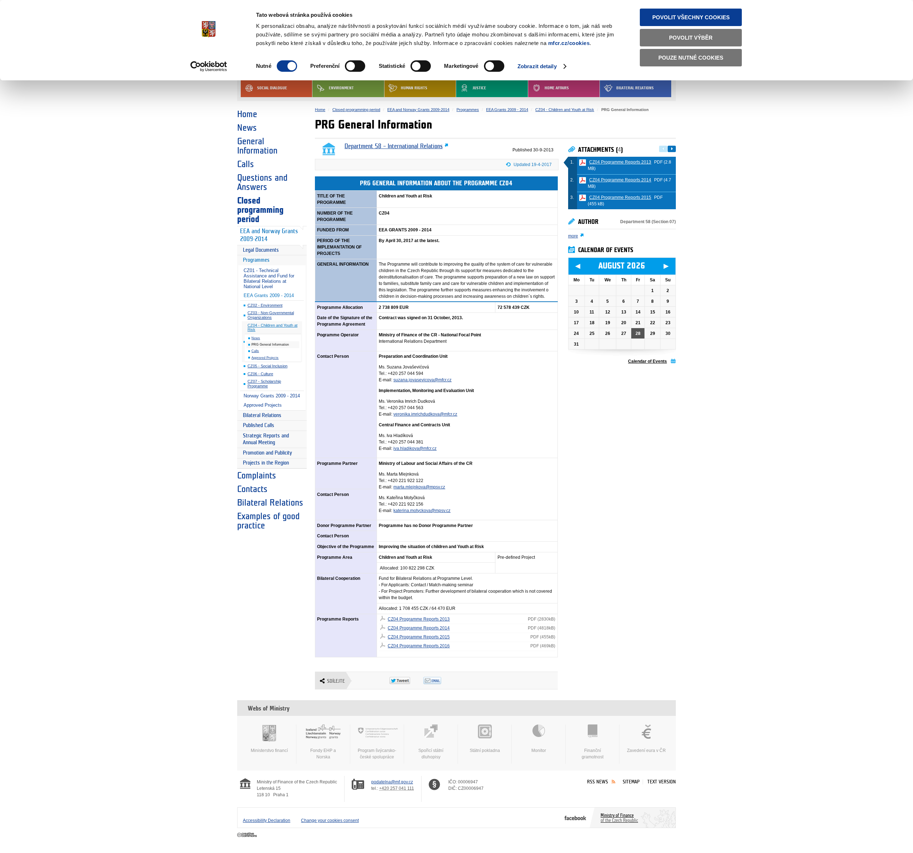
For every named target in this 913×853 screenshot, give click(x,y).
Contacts (252, 489)
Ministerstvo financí (269, 750)
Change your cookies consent (330, 820)
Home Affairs (557, 88)
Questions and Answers (262, 182)
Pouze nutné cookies (690, 58)
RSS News (597, 781)
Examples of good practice (268, 521)
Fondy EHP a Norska (323, 753)
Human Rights (414, 88)
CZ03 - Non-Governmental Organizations (271, 315)
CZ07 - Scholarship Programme (264, 383)
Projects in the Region (266, 463)
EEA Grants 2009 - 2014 (269, 295)
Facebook (575, 817)
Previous (663, 149)
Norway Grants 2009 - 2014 (272, 395)
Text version (661, 781)
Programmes (256, 260)
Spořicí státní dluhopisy (430, 753)
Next (672, 149)
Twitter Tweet (406, 680)
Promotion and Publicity (267, 453)
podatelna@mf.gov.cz (392, 781)
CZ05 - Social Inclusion (267, 366)
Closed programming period (260, 210)
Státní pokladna (485, 750)
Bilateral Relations (635, 88)
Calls (245, 164)
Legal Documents (261, 250)
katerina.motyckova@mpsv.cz (421, 510)
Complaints (256, 475)
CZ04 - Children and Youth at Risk (272, 327)
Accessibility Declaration (266, 820)
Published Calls (258, 425)
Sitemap (631, 781)
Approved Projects (265, 358)
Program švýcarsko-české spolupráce (377, 753)
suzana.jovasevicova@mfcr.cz (422, 379)
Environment (341, 88)
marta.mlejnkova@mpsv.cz (419, 487)
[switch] (355, 66)
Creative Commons (247, 835)
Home (247, 114)
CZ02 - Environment (265, 305)
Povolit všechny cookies (691, 17)
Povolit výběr (691, 38)
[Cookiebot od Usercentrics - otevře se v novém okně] (209, 66)
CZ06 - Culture (260, 374)
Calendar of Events (647, 361)
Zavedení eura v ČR (646, 750)
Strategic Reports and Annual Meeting (266, 439)
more (573, 236)
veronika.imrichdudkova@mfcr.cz (425, 414)
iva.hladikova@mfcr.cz (415, 448)
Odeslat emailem (440, 680)
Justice (479, 88)
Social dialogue (272, 88)
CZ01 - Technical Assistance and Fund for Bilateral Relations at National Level (269, 278)
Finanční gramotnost (592, 753)
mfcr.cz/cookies (569, 43)
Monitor (538, 750)
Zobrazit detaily (537, 66)
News (247, 128)
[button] (532, 165)
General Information (257, 146)
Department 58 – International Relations (394, 146)
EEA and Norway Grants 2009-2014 (269, 235)
